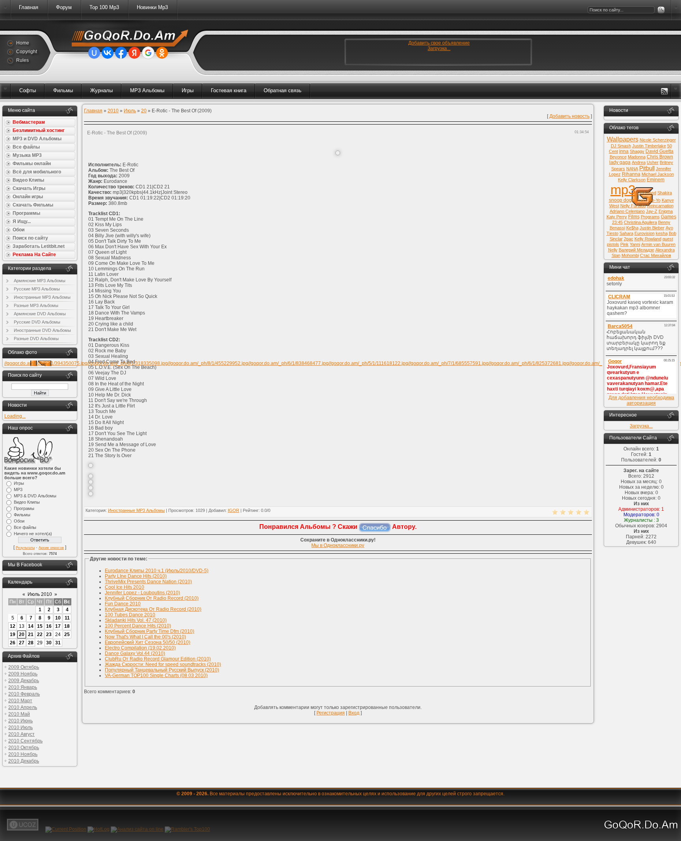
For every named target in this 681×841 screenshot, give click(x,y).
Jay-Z (651, 211)
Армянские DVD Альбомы (40, 313)
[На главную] (126, 39)
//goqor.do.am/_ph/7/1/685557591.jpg (448, 363)
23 (49, 634)
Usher (653, 162)
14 (30, 626)
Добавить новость (569, 116)
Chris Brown (660, 157)
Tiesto (612, 233)
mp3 (622, 189)
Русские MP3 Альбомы (37, 289)
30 (49, 643)
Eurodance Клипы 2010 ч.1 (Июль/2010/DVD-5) (156, 570)
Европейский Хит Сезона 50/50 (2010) (147, 642)
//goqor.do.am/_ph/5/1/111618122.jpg (368, 363)
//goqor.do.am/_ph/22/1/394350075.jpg (45, 363)
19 (12, 634)
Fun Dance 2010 (123, 604)
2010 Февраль (24, 694)
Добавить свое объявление (439, 43)
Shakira (664, 192)
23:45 (617, 222)
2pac (628, 238)
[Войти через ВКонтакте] (108, 53)
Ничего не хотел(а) (33, 533)
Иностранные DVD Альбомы (42, 330)
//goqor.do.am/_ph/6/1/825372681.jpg (529, 363)
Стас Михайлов (655, 255)
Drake (642, 200)
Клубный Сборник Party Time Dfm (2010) (149, 631)
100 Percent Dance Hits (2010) (138, 626)
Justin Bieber (652, 227)
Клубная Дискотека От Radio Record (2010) (153, 609)
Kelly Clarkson (632, 179)
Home (22, 43)
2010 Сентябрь (25, 741)
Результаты (25, 548)
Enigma (666, 211)
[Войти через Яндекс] (134, 53)
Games (668, 217)
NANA (632, 168)
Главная (28, 7)
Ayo (669, 227)
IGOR (233, 510)
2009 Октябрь (23, 667)
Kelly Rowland (647, 238)
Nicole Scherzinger (658, 140)
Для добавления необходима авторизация (641, 400)
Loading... (15, 416)
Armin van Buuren (658, 244)
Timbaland (646, 192)
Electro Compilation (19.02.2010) (140, 648)
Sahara (626, 233)
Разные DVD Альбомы (36, 338)
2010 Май (19, 714)
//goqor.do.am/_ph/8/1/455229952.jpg (208, 363)
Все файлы (25, 527)
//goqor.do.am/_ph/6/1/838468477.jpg (288, 363)
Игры (188, 90)
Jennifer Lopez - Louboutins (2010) (142, 592)
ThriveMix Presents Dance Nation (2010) (148, 581)
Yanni (635, 244)
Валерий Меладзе (636, 249)
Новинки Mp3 (152, 7)
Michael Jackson (658, 174)
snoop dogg (621, 200)
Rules (22, 60)
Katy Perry (617, 216)
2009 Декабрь (23, 680)
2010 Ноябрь (22, 754)
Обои (19, 521)
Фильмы (63, 90)
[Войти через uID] (94, 53)
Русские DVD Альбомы (37, 322)
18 (67, 626)
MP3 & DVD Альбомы (35, 495)
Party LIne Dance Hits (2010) (136, 576)
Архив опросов (51, 548)
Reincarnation (660, 205)
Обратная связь (282, 90)
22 (40, 634)
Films (634, 217)
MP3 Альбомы (147, 90)
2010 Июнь (20, 721)
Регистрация (330, 713)
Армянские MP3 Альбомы (39, 280)
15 (40, 626)
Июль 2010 (40, 594)
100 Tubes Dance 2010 (130, 615)
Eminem (655, 179)
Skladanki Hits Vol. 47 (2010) (136, 620)
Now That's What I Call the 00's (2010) (145, 637)
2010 (113, 110)
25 (67, 634)
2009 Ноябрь (22, 674)
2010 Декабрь (23, 761)
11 (67, 618)
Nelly (613, 249)
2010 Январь (22, 687)
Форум (64, 7)
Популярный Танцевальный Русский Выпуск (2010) (162, 670)
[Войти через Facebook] (121, 53)
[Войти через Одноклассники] (162, 53)
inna (624, 151)
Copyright (26, 51)
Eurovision (644, 233)
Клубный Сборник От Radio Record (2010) (152, 598)
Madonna (637, 156)
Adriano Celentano (627, 211)
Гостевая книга (228, 90)
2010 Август (21, 734)
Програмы (24, 508)
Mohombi (630, 255)
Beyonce (618, 156)
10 (58, 618)
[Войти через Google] (148, 53)
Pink (624, 244)
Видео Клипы (27, 502)
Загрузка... (439, 48)
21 (30, 634)
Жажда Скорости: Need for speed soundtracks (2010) (163, 664)
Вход (353, 713)
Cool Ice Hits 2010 (124, 587)
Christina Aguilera (640, 222)
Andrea (639, 162)
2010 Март (20, 700)
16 (49, 626)
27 (21, 643)
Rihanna (631, 174)
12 (12, 626)
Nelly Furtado (633, 205)
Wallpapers (622, 139)
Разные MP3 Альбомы (36, 305)
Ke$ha (632, 227)
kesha (662, 233)
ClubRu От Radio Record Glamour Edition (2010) (158, 659)
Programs (650, 216)
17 (58, 626)
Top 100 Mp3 (104, 7)
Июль (130, 110)
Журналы (101, 90)
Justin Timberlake (649, 145)
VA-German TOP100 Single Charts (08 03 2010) (156, 675)
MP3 (18, 489)
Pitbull (647, 168)
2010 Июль (20, 727)
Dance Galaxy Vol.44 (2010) (135, 653)
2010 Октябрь (23, 747)
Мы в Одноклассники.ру (337, 545)
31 (58, 643)
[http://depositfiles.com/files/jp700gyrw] (90, 488)
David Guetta (660, 151)
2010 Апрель (22, 707)
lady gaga (620, 162)
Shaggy (637, 151)
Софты (27, 90)
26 (12, 643)
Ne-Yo (655, 200)
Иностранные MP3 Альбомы (42, 297)
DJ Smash (621, 145)
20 (21, 634)
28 (30, 643)
